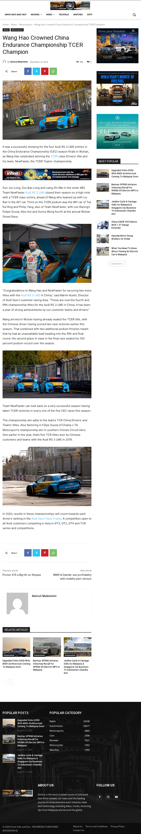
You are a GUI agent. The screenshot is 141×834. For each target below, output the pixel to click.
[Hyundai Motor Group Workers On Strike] (103, 238)
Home (6, 24)
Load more (116, 263)
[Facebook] (28, 71)
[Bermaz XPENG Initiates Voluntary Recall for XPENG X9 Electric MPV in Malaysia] (47, 647)
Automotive (9, 655)
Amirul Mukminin (19, 61)
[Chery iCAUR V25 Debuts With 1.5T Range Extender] (103, 224)
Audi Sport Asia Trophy (46, 518)
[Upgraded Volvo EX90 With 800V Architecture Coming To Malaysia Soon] (16, 647)
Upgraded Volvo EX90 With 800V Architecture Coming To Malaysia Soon (16, 663)
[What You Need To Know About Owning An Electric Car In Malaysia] (103, 251)
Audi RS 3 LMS (35, 192)
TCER (54, 156)
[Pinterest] (44, 71)
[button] (134, 14)
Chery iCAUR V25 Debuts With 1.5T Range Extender (124, 225)
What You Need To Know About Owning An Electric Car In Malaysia (124, 251)
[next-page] (10, 681)
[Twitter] (36, 71)
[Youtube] (116, 797)
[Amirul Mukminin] (5, 62)
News (14, 24)
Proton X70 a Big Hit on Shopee (22, 575)
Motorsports (25, 24)
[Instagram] (108, 797)
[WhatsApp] (53, 71)
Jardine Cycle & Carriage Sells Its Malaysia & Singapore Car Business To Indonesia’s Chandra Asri (76, 666)
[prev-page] (5, 681)
